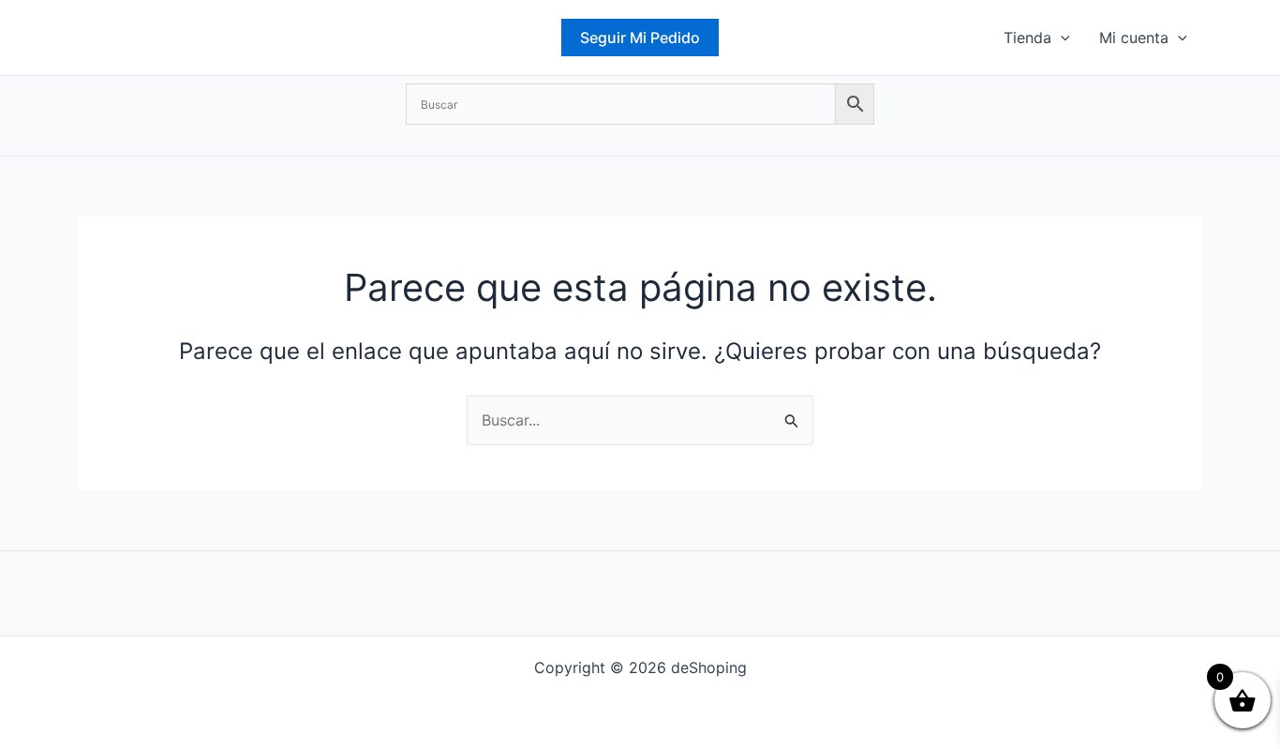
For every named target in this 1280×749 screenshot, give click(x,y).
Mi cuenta (1133, 37)
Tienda (1027, 37)
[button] (640, 37)
